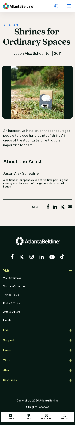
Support (8, 340)
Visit (6, 270)
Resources (10, 380)
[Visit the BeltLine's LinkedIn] (41, 257)
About (7, 370)
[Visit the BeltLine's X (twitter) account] (21, 257)
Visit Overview (12, 278)
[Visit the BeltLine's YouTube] (52, 257)
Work (6, 360)
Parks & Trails (11, 303)
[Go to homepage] (18, 6)
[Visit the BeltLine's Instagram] (31, 257)
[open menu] (69, 6)
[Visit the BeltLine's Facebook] (12, 257)
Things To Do (11, 294)
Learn (7, 350)
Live (6, 330)
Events (7, 320)
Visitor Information (14, 286)
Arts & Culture (12, 311)
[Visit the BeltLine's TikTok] (62, 257)
